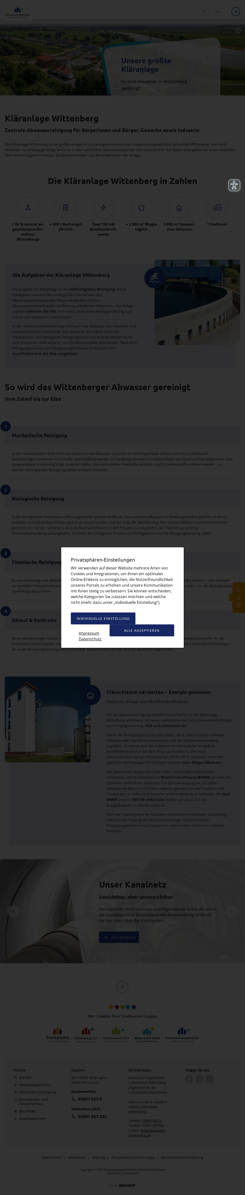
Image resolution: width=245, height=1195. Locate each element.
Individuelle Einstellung (103, 618)
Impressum (89, 633)
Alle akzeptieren (142, 630)
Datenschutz (90, 638)
